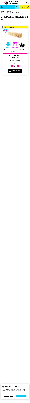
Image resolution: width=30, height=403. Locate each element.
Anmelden (17, 7)
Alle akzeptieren (21, 396)
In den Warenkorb (16, 70)
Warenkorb (25, 7)
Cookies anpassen (8, 396)
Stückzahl (15, 63)
